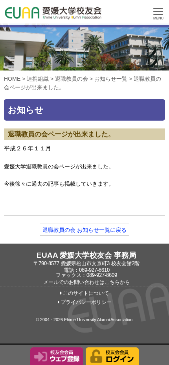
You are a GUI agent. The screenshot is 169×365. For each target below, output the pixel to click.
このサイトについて (86, 293)
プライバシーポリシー (86, 302)
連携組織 (38, 79)
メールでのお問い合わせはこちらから (86, 282)
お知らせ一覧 (110, 79)
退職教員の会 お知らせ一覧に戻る (84, 230)
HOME (12, 79)
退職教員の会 (71, 79)
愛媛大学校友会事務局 (72, 15)
